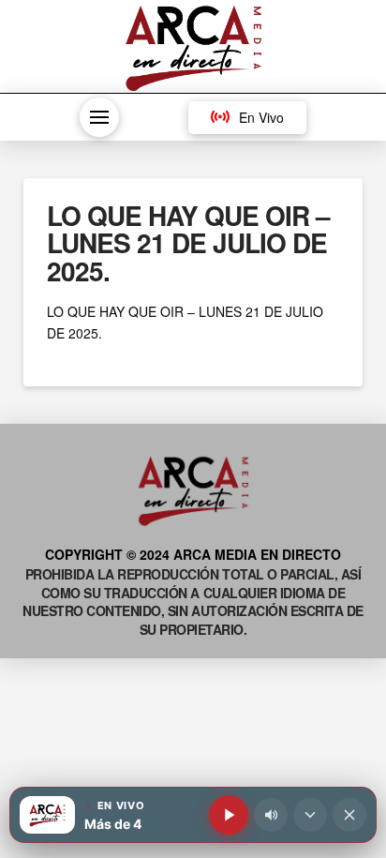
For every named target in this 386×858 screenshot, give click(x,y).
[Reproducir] (228, 815)
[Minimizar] (310, 815)
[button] (99, 117)
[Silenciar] (271, 815)
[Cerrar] (349, 815)
